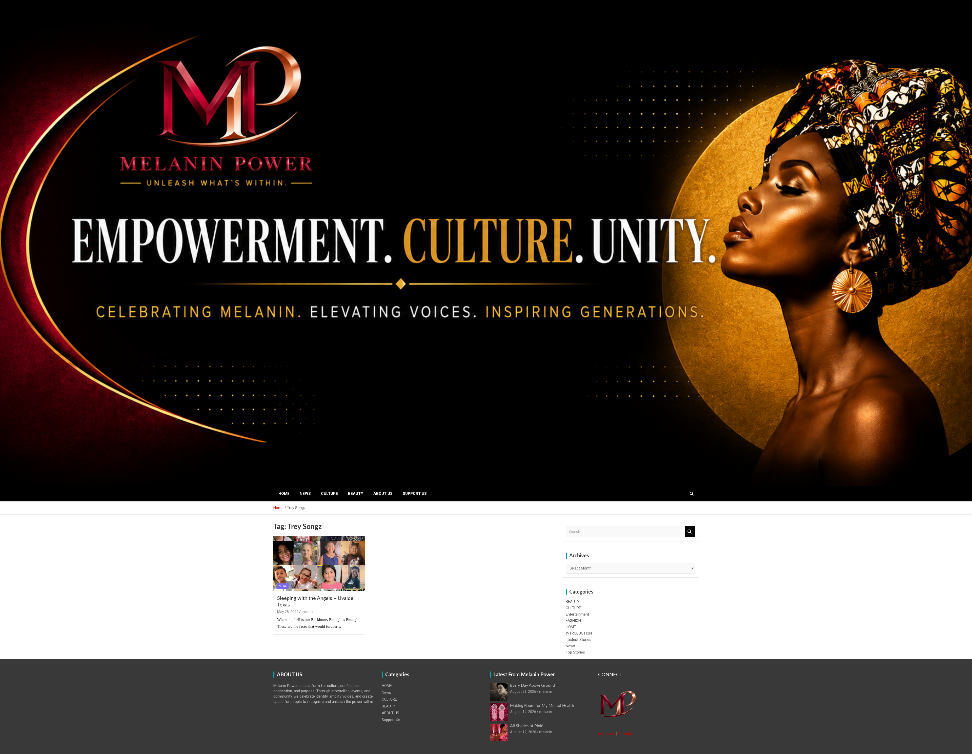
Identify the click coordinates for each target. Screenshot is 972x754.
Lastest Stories (578, 639)
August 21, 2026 (523, 691)
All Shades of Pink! (526, 726)
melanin (307, 612)
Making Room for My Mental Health (542, 706)
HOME (284, 493)
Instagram (606, 733)
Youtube (625, 733)
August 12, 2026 (523, 732)
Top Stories (575, 652)
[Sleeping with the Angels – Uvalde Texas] (319, 564)
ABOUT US (383, 493)
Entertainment (577, 614)
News (305, 493)
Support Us (415, 493)
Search (690, 531)
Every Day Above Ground (532, 685)
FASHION (573, 620)
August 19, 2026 (523, 712)
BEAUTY (355, 493)
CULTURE (329, 493)
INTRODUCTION (579, 633)
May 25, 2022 (287, 612)
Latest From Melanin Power (524, 674)
